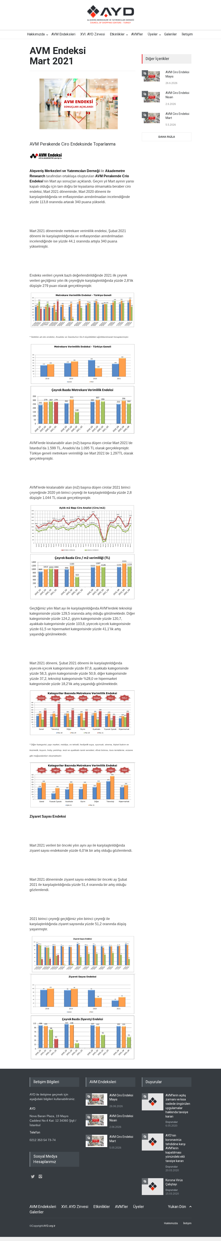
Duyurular (172, 1122)
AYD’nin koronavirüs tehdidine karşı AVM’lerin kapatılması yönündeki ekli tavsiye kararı (175, 1148)
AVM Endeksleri (63, 34)
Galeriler (170, 34)
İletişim (187, 34)
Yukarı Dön (177, 1206)
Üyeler (153, 34)
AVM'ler (137, 34)
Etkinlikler (117, 34)
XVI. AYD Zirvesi (92, 34)
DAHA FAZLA (166, 136)
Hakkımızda (36, 34)
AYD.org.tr (49, 1225)
